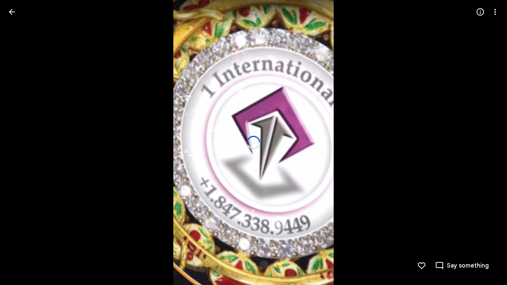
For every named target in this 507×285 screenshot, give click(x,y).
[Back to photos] (12, 12)
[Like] (421, 265)
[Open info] (480, 11)
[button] (20, 142)
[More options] (495, 11)
